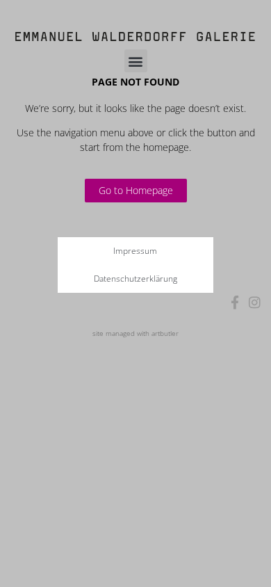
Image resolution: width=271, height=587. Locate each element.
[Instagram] (254, 302)
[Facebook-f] (235, 302)
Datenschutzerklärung (135, 278)
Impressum (135, 251)
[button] (135, 60)
